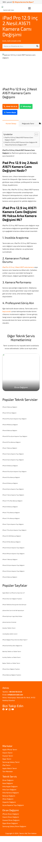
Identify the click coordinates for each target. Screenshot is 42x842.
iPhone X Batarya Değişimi (9, 407)
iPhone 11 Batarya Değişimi (9, 559)
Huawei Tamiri (7, 756)
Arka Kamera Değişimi (10, 793)
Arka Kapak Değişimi (10, 786)
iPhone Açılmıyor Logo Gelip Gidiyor (12, 616)
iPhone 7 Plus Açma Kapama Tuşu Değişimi (14, 530)
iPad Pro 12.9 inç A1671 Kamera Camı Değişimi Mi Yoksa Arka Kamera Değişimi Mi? (21, 143)
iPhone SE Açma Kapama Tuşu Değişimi (13, 565)
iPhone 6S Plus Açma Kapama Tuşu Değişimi (14, 436)
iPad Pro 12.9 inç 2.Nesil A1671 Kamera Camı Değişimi (20, 26)
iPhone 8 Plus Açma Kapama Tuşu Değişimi (14, 418)
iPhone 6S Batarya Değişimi (10, 483)
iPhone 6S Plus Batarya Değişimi (11, 442)
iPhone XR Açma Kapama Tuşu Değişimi (13, 553)
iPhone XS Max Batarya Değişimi (11, 542)
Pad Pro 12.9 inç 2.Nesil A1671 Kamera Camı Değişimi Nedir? (19, 139)
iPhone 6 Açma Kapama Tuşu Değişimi (13, 459)
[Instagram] (9, 709)
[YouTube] (13, 709)
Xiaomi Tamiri (7, 753)
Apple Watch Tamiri (9, 768)
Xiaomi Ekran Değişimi (10, 817)
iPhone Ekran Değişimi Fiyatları (11, 669)
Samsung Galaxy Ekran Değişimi (14, 826)
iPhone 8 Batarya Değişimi (9, 430)
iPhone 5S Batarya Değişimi (10, 506)
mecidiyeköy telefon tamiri (9, 634)
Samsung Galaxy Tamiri (11, 762)
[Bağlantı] (8, 8)
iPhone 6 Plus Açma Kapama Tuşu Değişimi (14, 471)
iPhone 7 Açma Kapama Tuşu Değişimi (13, 524)
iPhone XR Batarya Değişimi (10, 424)
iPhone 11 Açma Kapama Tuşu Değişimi (13, 495)
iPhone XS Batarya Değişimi (10, 465)
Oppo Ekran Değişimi (10, 823)
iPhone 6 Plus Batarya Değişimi (11, 477)
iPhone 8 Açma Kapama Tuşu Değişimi (13, 489)
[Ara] (37, 46)
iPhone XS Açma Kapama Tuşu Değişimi (13, 571)
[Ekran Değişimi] (21, 372)
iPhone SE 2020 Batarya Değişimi (11, 536)
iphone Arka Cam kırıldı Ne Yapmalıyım (13, 610)
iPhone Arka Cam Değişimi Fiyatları (12, 598)
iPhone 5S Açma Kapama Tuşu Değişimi (13, 547)
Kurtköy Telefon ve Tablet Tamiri (11, 657)
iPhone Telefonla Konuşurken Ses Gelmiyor (14, 604)
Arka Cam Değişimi (9, 789)
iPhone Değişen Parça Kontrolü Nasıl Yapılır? (14, 639)
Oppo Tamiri (6, 759)
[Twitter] (7, 709)
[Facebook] (3, 709)
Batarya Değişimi (8, 796)
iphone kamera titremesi (9, 622)
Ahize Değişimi (7, 799)
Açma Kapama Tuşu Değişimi (13, 805)
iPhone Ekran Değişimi (10, 814)
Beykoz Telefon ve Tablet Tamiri (11, 663)
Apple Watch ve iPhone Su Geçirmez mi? (13, 593)
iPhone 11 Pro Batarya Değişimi (11, 518)
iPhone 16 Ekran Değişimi (9, 413)
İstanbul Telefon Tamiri (8, 628)
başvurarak (6, 311)
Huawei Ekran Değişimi (10, 820)
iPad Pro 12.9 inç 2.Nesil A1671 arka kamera (18, 267)
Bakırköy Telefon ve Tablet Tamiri (11, 651)
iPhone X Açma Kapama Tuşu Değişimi (13, 454)
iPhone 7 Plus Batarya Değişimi (11, 512)
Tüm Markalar (7, 771)
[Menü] (34, 8)
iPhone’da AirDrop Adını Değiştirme (12, 645)
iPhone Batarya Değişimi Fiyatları (11, 675)
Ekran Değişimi (7, 780)
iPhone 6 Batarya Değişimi (9, 577)
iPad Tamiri (6, 765)
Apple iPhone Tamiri (9, 749)
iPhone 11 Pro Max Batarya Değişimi (12, 500)
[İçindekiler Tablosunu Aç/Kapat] (35, 134)
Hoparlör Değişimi (9, 802)
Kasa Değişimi (7, 783)
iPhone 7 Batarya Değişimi (9, 448)
